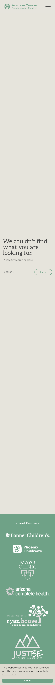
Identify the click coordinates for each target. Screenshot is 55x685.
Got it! (27, 680)
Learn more (9, 674)
